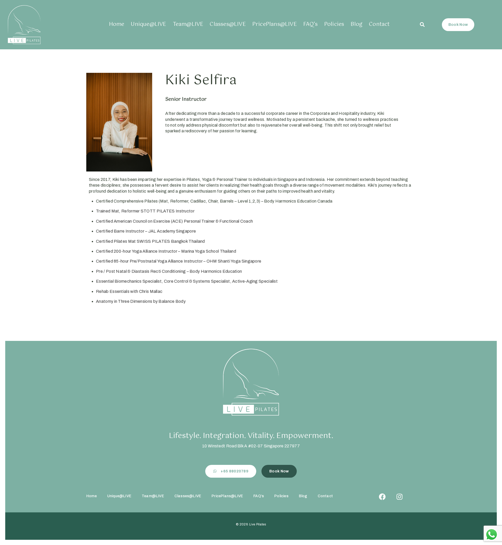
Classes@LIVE (228, 24)
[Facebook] (382, 496)
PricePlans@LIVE (274, 24)
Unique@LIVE (148, 24)
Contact (379, 24)
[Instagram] (399, 496)
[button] (422, 24)
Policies (334, 24)
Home (116, 24)
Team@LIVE (188, 24)
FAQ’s (310, 24)
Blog (356, 24)
